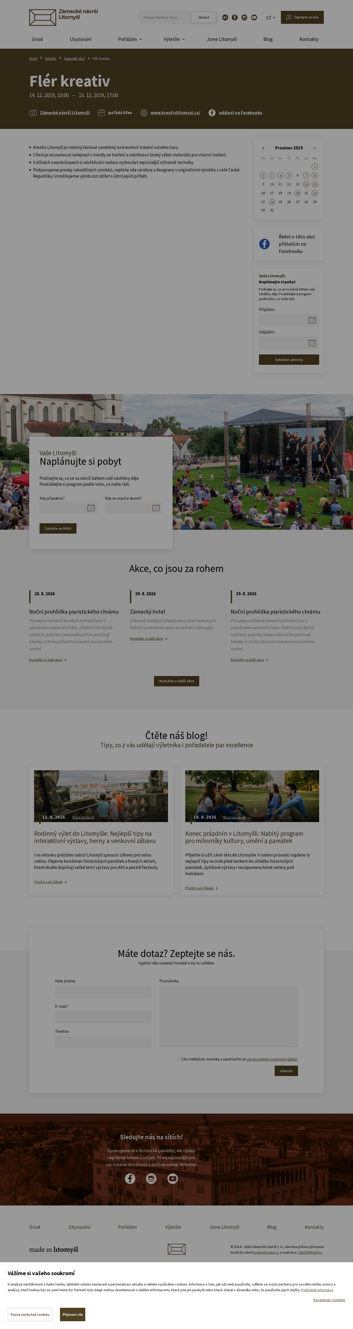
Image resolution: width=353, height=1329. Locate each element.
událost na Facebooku (240, 112)
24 (272, 202)
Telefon (62, 1031)
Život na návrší (83, 817)
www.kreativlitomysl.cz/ (175, 112)
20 (298, 193)
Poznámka (169, 980)
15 (315, 184)
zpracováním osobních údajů (272, 1059)
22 (315, 193)
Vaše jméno (65, 980)
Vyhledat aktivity (289, 359)
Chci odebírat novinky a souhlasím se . (239, 1059)
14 (306, 184)
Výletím (50, 58)
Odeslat (286, 1071)
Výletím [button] (172, 39)
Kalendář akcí (74, 58)
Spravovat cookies (329, 1299)
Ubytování (80, 39)
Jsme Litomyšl (222, 39)
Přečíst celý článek (48, 882)
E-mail (62, 1006)
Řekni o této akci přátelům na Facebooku (297, 243)
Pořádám (127, 1227)
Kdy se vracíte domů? (123, 498)
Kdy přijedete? (52, 498)
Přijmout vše (73, 1314)
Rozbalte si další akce (46, 660)
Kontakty (309, 39)
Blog (268, 39)
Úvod (37, 39)
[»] (315, 148)
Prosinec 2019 (289, 148)
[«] (263, 148)
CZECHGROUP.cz (310, 1252)
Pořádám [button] (127, 39)
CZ (268, 17)
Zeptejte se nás (306, 17)
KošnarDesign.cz (266, 1252)
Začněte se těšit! (58, 528)
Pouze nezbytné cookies (30, 1314)
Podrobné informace (317, 1290)
